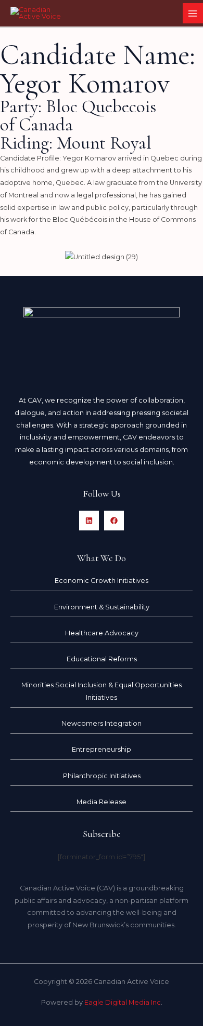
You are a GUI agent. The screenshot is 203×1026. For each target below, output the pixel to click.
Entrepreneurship (101, 749)
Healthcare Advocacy (101, 633)
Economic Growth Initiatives (101, 580)
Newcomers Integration (101, 723)
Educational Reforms (102, 659)
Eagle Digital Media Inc (122, 1002)
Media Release (101, 802)
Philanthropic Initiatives (102, 776)
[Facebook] (114, 520)
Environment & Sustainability (101, 607)
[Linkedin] (89, 520)
